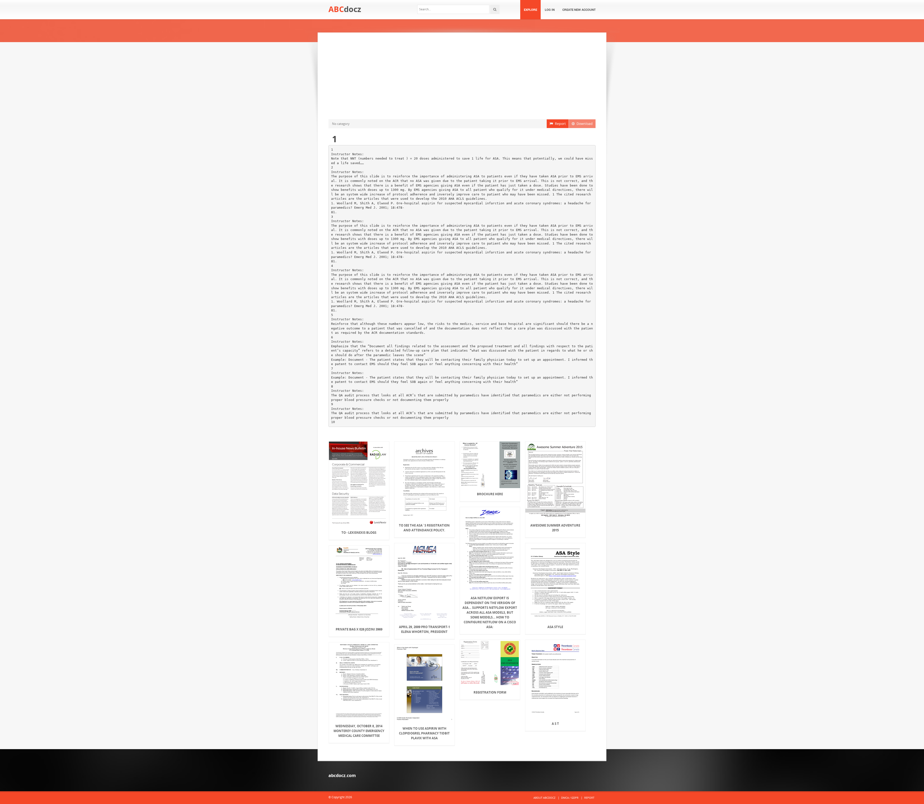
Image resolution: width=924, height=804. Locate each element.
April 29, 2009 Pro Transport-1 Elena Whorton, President (424, 629)
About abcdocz (544, 797)
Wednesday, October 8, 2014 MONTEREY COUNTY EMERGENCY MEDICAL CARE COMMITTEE (359, 731)
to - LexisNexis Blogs (358, 532)
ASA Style (555, 627)
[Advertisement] (462, 75)
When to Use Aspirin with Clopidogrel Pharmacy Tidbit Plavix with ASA (424, 733)
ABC (344, 9)
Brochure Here (490, 494)
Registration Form (490, 692)
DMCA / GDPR (569, 797)
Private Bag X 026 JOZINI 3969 (359, 629)
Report (559, 123)
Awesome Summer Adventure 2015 (555, 527)
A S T (555, 723)
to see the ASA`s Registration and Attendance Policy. (424, 527)
